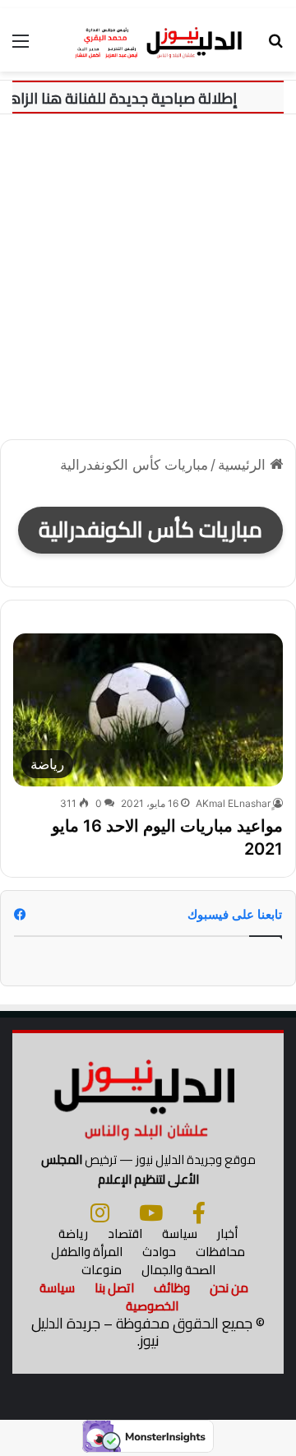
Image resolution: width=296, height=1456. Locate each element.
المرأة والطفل (87, 1252)
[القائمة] (20, 46)
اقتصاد (125, 1233)
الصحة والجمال (178, 1270)
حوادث (159, 1252)
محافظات (220, 1252)
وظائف (172, 1288)
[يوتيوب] (150, 1212)
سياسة (179, 1233)
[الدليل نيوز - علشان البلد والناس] (148, 40)
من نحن (229, 1288)
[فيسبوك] (199, 1212)
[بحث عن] (275, 46)
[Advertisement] (148, 271)
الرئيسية (244, 465)
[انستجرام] (100, 1212)
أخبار (227, 1233)
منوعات (101, 1270)
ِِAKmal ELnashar (233, 803)
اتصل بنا (114, 1288)
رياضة (73, 1233)
